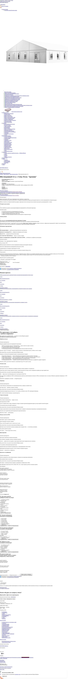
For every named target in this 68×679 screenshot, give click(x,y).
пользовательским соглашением (13, 269)
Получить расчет (3, 264)
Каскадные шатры (5, 626)
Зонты (5, 150)
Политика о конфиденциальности (6, 666)
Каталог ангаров (3, 639)
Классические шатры (8, 142)
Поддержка (6, 162)
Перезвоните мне (8, 657)
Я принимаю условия (11, 268)
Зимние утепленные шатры (9, 118)
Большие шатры (7, 114)
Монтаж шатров (7, 161)
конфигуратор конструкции (5, 1)
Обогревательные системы (9, 130)
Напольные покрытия (8, 129)
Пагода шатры (4, 631)
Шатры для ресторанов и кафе (9, 117)
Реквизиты (31, 657)
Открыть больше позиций (4, 329)
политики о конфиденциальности (15, 268)
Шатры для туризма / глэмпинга (10, 120)
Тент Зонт (4, 634)
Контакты (4, 163)
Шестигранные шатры (8, 149)
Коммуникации (7, 127)
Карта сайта (2, 669)
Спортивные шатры (7, 121)
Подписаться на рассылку (16, 657)
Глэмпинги (6, 139)
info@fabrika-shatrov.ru (4, 2)
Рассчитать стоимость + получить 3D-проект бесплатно (6, 191)
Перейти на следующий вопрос (13, 525)
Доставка (6, 159)
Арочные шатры (7, 138)
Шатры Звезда (4, 636)
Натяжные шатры (7, 146)
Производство (4, 157)
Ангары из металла (7, 136)
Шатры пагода (7, 148)
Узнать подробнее (15, 195)
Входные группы (7, 125)
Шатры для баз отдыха (8, 116)
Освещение (6, 132)
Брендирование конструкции (9, 124)
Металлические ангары (6, 642)
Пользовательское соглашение (5, 668)
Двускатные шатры (5, 624)
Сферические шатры (8, 147)
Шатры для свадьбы (7, 115)
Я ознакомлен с (10, 269)
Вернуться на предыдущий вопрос (3, 525)
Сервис (3, 158)
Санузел (5, 134)
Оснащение (4, 123)
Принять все (5, 676)
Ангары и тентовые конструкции (10, 137)
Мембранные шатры (8, 144)
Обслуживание (7, 160)
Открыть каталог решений (17, 191)
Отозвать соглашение (25, 657)
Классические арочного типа (7, 627)
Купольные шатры (7, 143)
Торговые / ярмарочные (8, 119)
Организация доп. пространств (10, 131)
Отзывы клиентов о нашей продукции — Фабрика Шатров (15, 153)
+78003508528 (2, 4)
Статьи (3, 164)
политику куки (17, 674)
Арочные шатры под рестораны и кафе (9, 622)
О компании (4, 152)
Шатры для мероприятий (8, 113)
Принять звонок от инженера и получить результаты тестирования (26, 575)
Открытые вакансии (8, 156)
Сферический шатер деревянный (8, 633)
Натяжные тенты (5, 630)
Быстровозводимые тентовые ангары (9, 641)
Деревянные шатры (7, 140)
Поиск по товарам (4, 6)
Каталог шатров (5, 9)
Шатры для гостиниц (8, 122)
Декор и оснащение (7, 126)
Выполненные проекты (6, 135)
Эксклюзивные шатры (8, 151)
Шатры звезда (6, 141)
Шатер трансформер (5, 635)
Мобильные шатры (7, 145)
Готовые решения (5, 112)
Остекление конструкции (8, 133)
